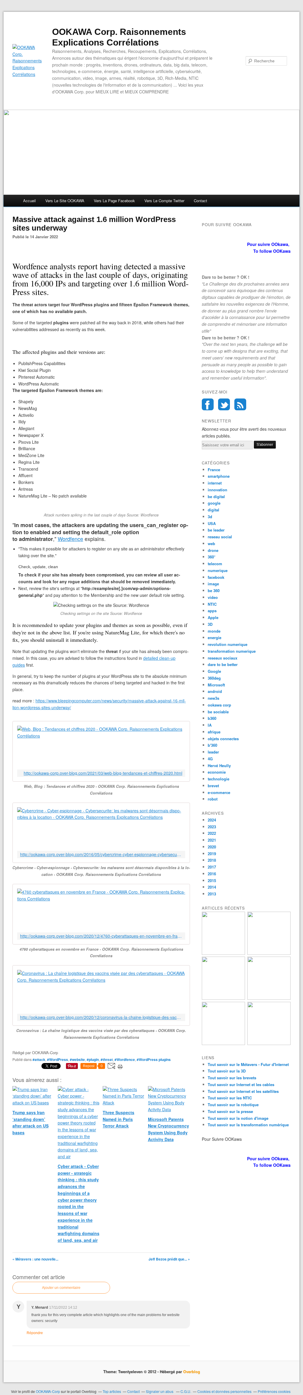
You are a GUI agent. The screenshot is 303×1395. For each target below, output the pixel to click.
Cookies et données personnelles (224, 1391)
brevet (213, 785)
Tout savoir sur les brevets (232, 1077)
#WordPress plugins (154, 1059)
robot (212, 799)
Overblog (191, 1371)
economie (217, 772)
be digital (216, 496)
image (213, 583)
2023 (212, 826)
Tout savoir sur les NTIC (230, 1098)
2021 (212, 840)
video (213, 597)
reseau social (220, 536)
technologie (218, 779)
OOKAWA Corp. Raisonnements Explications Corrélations (119, 37)
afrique (214, 732)
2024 (212, 820)
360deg (214, 678)
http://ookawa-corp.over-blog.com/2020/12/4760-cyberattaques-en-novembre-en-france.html (101, 936)
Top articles (112, 1391)
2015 (212, 880)
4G (210, 759)
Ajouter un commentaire (61, 1288)
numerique (218, 570)
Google (214, 671)
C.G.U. (185, 1391)
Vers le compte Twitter (164, 200)
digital (213, 510)
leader (213, 752)
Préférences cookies (274, 1391)
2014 (212, 887)
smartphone (219, 476)
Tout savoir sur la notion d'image (238, 1118)
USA (212, 523)
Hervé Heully (219, 765)
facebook (216, 577)
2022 (212, 833)
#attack (39, 1059)
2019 (212, 853)
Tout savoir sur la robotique (233, 1104)
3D (210, 624)
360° (211, 557)
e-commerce (219, 792)
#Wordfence (125, 1059)
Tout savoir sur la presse (230, 1111)
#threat (107, 1059)
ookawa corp (219, 705)
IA (210, 725)
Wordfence (70, 538)
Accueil (29, 200)
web (211, 543)
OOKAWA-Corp (48, 1391)
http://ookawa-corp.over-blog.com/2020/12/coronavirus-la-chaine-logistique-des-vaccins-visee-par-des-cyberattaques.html (101, 1017)
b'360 (212, 745)
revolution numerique (227, 644)
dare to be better (223, 664)
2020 (212, 847)
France (214, 469)
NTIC (212, 604)
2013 (212, 894)
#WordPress (57, 1059)
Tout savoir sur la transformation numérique (248, 1124)
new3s (213, 698)
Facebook (208, 404)
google (214, 503)
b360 (212, 718)
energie (214, 637)
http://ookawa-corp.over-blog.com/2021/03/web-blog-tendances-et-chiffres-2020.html (103, 773)
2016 (212, 873)
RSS (240, 404)
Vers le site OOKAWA (64, 200)
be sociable (218, 711)
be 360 (214, 590)
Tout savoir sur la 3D (227, 1071)
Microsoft (216, 685)
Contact (200, 200)
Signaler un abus (160, 1391)
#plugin (93, 1059)
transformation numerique (232, 651)
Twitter (224, 404)
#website (77, 1059)
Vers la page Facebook (114, 200)
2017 (212, 867)
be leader (216, 530)
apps (212, 610)
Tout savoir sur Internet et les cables (241, 1084)
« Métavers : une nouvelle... (35, 1259)
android (215, 691)
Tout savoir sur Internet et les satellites (243, 1091)
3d (210, 516)
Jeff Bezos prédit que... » (169, 1259)
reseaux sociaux (222, 658)
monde (214, 631)
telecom (215, 563)
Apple (213, 617)
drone (213, 550)
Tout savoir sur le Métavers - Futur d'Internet (248, 1064)
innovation (217, 489)
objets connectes (223, 738)
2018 (212, 860)
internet (215, 483)
